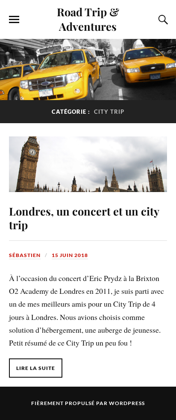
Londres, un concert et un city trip (84, 218)
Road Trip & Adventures (88, 18)
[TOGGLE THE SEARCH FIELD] (162, 19)
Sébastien (25, 255)
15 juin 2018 (70, 255)
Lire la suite (35, 368)
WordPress (127, 403)
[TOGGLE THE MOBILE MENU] (14, 19)
